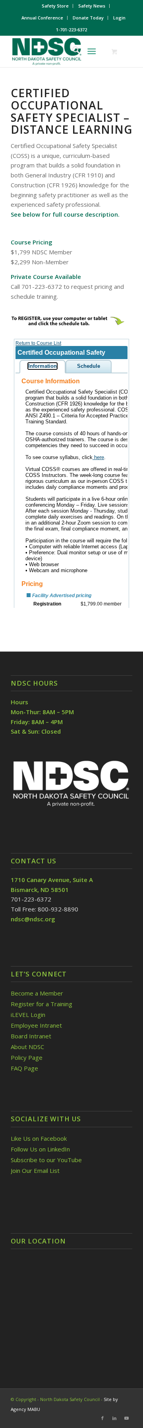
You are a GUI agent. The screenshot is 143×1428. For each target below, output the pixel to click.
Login (119, 18)
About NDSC (27, 1047)
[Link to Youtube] (126, 1418)
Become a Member (37, 993)
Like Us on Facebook (39, 1138)
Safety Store (55, 6)
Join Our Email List (35, 1170)
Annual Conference (42, 18)
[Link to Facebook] (102, 1418)
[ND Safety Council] (59, 51)
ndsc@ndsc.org (33, 919)
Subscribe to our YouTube (46, 1160)
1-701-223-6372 (71, 30)
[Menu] (91, 51)
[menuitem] (55, 6)
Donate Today (88, 18)
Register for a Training (41, 1004)
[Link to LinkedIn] (114, 1418)
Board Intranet (31, 1036)
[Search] (72, 51)
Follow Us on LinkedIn (40, 1149)
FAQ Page (24, 1068)
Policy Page (27, 1057)
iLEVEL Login (29, 1015)
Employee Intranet (36, 1025)
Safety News (91, 6)
